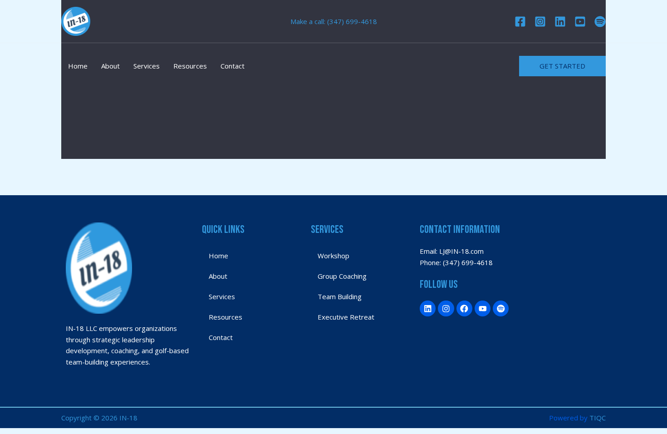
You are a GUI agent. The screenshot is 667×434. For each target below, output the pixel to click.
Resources (190, 65)
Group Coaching (342, 276)
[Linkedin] (560, 21)
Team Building (340, 296)
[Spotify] (600, 21)
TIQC (597, 417)
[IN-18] (75, 20)
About (110, 65)
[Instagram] (540, 21)
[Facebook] (520, 21)
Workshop (333, 255)
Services (146, 65)
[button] (562, 66)
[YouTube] (580, 21)
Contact (233, 65)
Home (78, 65)
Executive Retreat (346, 316)
